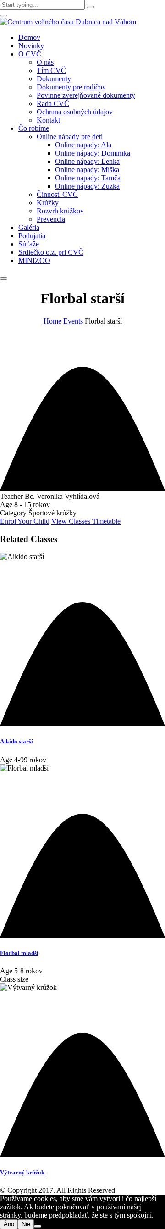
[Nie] (37, 1226)
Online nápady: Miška (87, 169)
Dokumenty (54, 79)
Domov (29, 37)
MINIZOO (34, 260)
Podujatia (31, 236)
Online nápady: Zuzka (87, 186)
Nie (26, 1224)
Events (73, 321)
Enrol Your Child (25, 521)
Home (52, 321)
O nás (45, 62)
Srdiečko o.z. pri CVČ (50, 252)
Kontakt (48, 120)
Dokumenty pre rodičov (71, 87)
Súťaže (28, 244)
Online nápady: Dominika (92, 153)
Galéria (28, 227)
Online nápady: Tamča (88, 178)
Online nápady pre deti (70, 136)
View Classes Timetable (86, 521)
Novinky (31, 46)
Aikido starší (16, 741)
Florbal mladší (19, 953)
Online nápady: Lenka (87, 161)
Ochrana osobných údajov (75, 112)
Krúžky (48, 203)
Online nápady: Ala (83, 145)
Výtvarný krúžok (22, 1172)
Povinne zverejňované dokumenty (86, 95)
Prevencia (51, 219)
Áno (9, 1224)
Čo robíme (33, 128)
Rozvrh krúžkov (60, 211)
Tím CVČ (51, 70)
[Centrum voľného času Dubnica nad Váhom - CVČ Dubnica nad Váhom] (68, 22)
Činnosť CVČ (57, 194)
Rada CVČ (53, 103)
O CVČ (29, 54)
